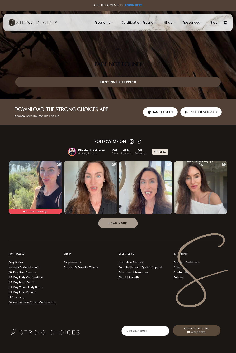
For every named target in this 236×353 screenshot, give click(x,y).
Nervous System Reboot (24, 267)
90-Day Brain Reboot (22, 292)
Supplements (72, 262)
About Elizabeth (129, 277)
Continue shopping (118, 82)
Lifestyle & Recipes (131, 262)
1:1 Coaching (16, 297)
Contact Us (181, 272)
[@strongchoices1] (72, 151)
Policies (178, 277)
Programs (103, 22)
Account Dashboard (187, 262)
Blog (214, 22)
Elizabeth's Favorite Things (81, 267)
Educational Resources (133, 272)
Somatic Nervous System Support (140, 267)
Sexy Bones (16, 262)
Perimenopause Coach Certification (32, 302)
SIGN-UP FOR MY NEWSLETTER (196, 330)
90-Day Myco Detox (22, 282)
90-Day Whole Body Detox (26, 287)
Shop (168, 22)
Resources (191, 22)
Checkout (180, 267)
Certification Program (139, 22)
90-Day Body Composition (26, 277)
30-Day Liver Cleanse (22, 272)
